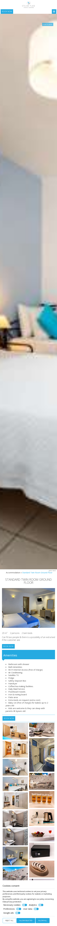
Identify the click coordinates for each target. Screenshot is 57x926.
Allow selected (25, 920)
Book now (7, 11)
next (54, 570)
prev (50, 570)
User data (27, 909)
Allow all (42, 920)
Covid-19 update (47, 24)
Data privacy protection (12, 901)
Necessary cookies (12, 905)
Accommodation (13, 572)
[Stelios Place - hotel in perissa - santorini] (28, 4)
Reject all (9, 920)
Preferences (9, 909)
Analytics (33, 905)
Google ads (8, 913)
